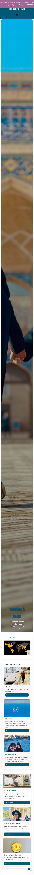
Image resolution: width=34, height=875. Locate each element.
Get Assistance (9, 834)
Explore (8, 695)
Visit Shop (7, 863)
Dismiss (24, 6)
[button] (17, 15)
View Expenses (9, 802)
